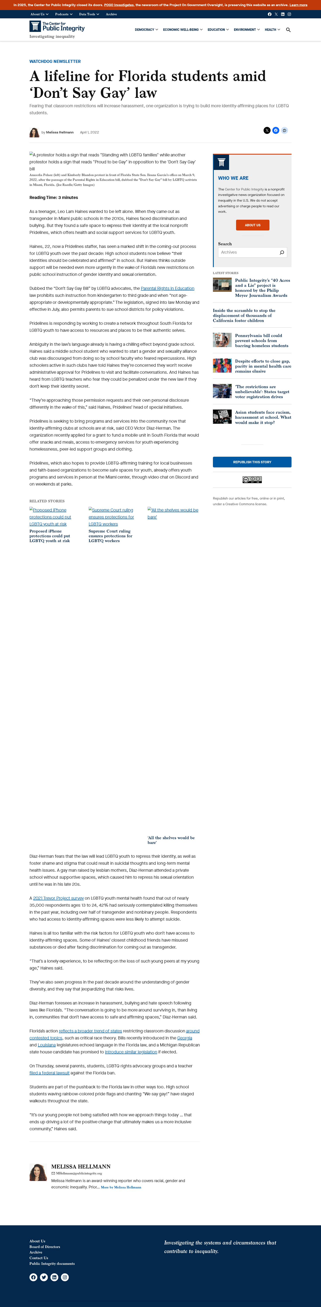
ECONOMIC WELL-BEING (181, 30)
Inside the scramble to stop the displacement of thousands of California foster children (244, 315)
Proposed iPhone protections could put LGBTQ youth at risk (49, 536)
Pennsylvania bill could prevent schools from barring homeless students (261, 340)
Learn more (298, 5)
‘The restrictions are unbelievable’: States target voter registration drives (262, 391)
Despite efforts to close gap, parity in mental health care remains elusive (263, 365)
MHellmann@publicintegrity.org (79, 1173)
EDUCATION (216, 30)
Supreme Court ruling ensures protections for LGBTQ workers (110, 536)
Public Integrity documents (52, 1263)
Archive (111, 14)
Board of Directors (44, 1247)
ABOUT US (253, 225)
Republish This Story (252, 462)
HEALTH (270, 30)
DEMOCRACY (144, 30)
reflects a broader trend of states (90, 1031)
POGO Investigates (119, 5)
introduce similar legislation (131, 1052)
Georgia (184, 1038)
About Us (38, 14)
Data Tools (87, 14)
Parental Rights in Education (167, 288)
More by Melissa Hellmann (121, 1187)
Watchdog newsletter (55, 61)
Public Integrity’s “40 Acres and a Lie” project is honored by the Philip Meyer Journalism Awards (262, 288)
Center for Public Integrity (244, 189)
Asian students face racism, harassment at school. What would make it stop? (263, 417)
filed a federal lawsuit (49, 1073)
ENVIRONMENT (245, 30)
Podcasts (62, 14)
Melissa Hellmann (60, 132)
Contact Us (38, 1258)
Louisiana (47, 1045)
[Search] (281, 252)
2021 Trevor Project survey (58, 898)
